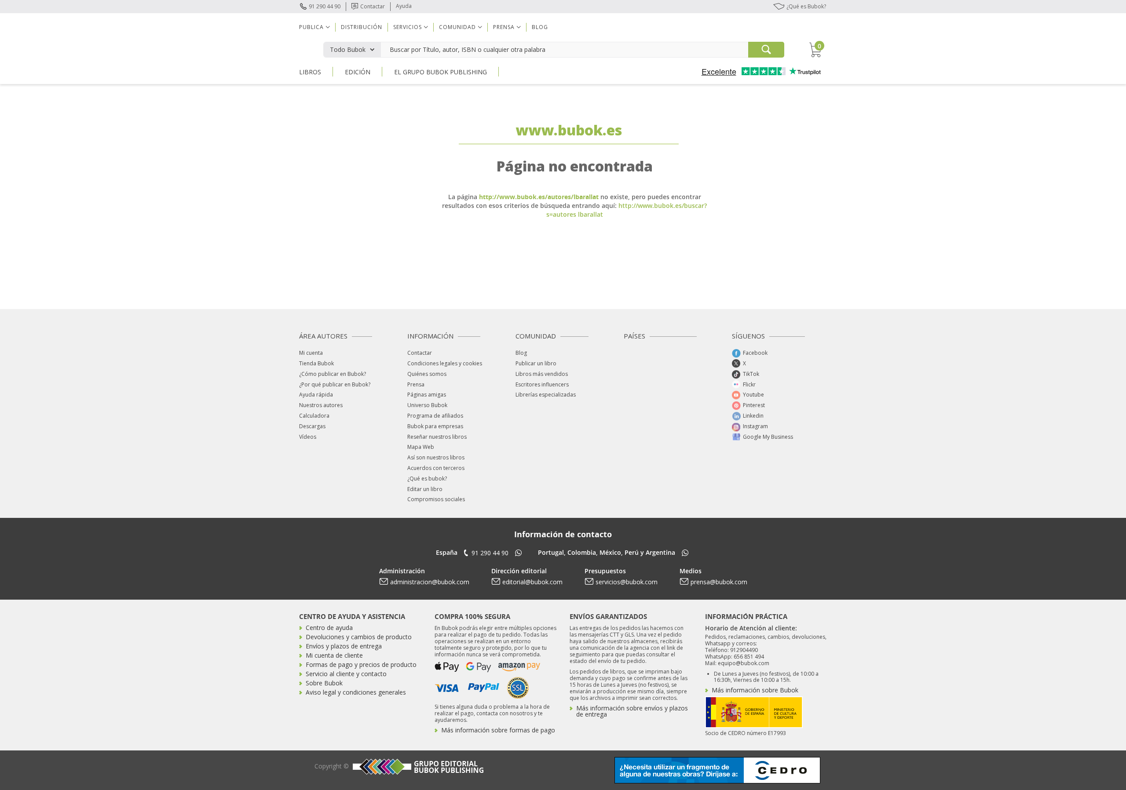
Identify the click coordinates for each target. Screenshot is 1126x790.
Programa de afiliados (435, 415)
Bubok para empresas (435, 426)
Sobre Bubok (324, 683)
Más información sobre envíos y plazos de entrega (632, 711)
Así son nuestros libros (435, 457)
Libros (310, 72)
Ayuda (404, 6)
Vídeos (307, 437)
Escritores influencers (542, 384)
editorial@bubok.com (532, 582)
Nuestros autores (321, 405)
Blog (540, 27)
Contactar (372, 6)
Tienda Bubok (316, 363)
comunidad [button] (457, 27)
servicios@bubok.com (627, 582)
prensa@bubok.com (719, 582)
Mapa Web (420, 447)
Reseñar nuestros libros (437, 437)
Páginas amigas (426, 394)
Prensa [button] (504, 27)
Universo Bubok (427, 405)
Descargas (312, 426)
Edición (357, 72)
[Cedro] (717, 769)
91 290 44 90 (324, 6)
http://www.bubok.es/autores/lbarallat (539, 197)
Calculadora (314, 415)
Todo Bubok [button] (348, 49)
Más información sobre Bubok (755, 690)
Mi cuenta (311, 353)
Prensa (415, 384)
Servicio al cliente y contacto (346, 674)
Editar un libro (424, 489)
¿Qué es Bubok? (806, 6)
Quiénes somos (426, 374)
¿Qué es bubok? (427, 478)
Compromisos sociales (436, 499)
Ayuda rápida (316, 394)
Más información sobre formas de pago (498, 730)
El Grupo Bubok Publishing (440, 72)
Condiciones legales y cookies (444, 363)
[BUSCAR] (766, 50)
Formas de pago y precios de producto (361, 664)
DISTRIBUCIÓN (361, 27)
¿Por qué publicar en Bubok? (334, 384)
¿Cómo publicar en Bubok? (332, 374)
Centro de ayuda (329, 627)
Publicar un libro (535, 363)
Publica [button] (311, 27)
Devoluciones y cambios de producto (359, 637)
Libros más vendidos (541, 374)
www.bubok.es (568, 129)
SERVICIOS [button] (407, 27)
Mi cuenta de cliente (334, 655)
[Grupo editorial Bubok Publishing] (417, 766)
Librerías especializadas (545, 394)
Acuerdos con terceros (435, 468)
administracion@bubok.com (429, 582)
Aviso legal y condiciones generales (356, 692)
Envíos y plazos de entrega (344, 646)
